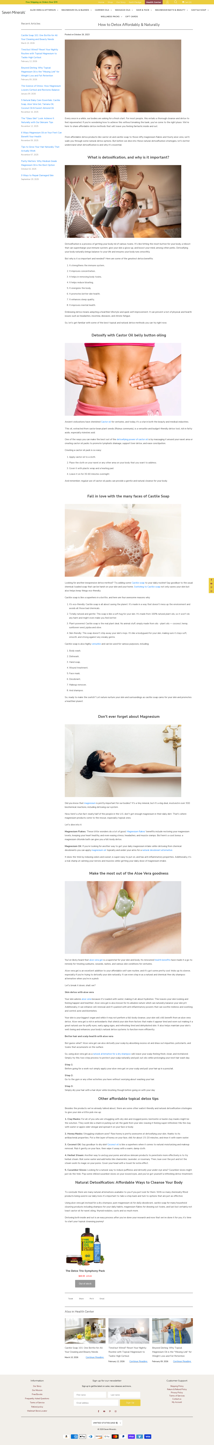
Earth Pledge (135, 2)
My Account (177, 1402)
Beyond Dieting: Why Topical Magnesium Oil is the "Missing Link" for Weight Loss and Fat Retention (40, 71)
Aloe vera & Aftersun (43, 10)
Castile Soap (199, 10)
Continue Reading (95, 1357)
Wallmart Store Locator (37, 1411)
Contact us (176, 1399)
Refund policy (37, 1407)
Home (101, 2)
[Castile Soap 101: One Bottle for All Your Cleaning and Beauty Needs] (85, 1331)
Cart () (187, 2)
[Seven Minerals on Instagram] (211, 591)
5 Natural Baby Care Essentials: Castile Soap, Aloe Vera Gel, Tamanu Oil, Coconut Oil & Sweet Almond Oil (40, 104)
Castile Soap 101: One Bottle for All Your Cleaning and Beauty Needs (84, 1350)
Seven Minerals (110, 1429)
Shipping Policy (177, 1386)
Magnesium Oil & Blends (75, 10)
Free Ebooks (37, 1394)
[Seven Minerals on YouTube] (211, 584)
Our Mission (37, 1390)
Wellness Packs (110, 16)
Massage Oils (123, 10)
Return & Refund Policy (177, 1389)
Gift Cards (131, 16)
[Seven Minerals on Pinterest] (211, 587)
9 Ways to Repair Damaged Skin (37, 175)
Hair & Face (143, 10)
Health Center (153, 2)
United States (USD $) (105, 1423)
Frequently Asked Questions (37, 1398)
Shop (110, 2)
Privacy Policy (177, 1392)
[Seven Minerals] (13, 13)
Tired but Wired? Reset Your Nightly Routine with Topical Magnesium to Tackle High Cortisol (39, 53)
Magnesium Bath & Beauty (170, 10)
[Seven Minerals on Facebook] (211, 580)
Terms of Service (37, 1402)
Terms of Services (177, 1396)
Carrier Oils (102, 10)
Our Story (120, 2)
